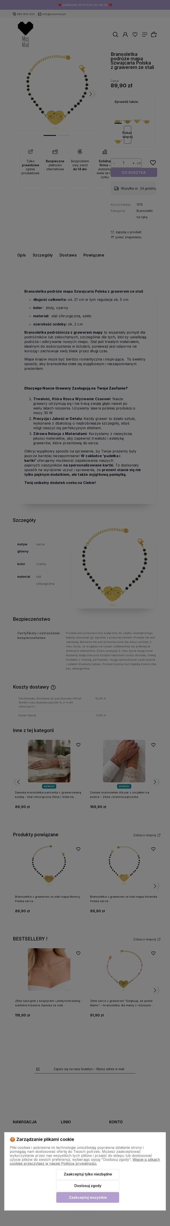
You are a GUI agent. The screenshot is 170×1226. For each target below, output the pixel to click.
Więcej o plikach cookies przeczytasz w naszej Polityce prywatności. (85, 1161)
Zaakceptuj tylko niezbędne (88, 1174)
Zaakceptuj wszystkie (88, 1197)
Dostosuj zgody (87, 1185)
